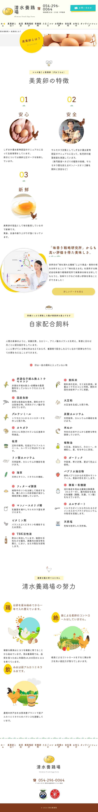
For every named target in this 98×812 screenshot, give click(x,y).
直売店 (21, 25)
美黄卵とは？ (12, 25)
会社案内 (68, 25)
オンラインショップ (89, 25)
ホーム (3, 25)
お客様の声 (59, 25)
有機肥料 (38, 25)
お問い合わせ (85, 8)
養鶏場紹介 (29, 25)
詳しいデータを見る (73, 291)
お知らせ (76, 25)
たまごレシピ (48, 25)
